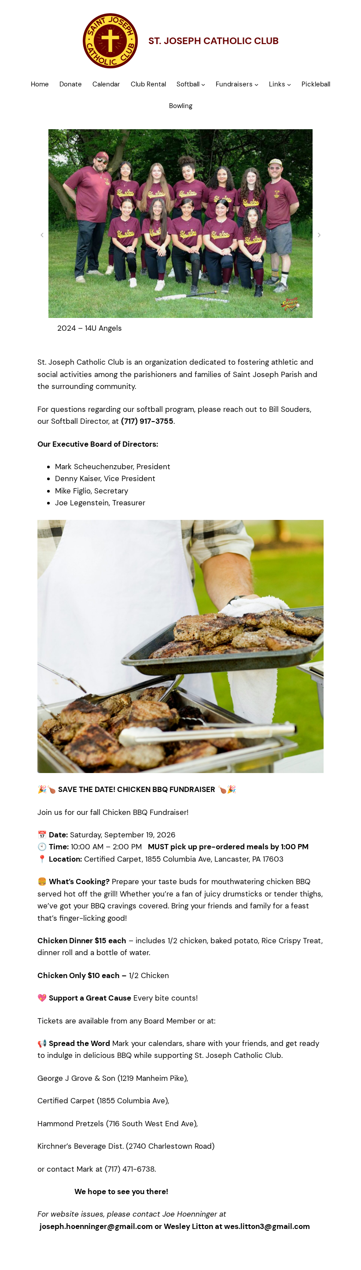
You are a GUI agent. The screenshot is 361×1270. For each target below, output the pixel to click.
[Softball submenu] (203, 84)
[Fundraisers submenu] (256, 84)
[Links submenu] (289, 84)
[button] (41, 235)
